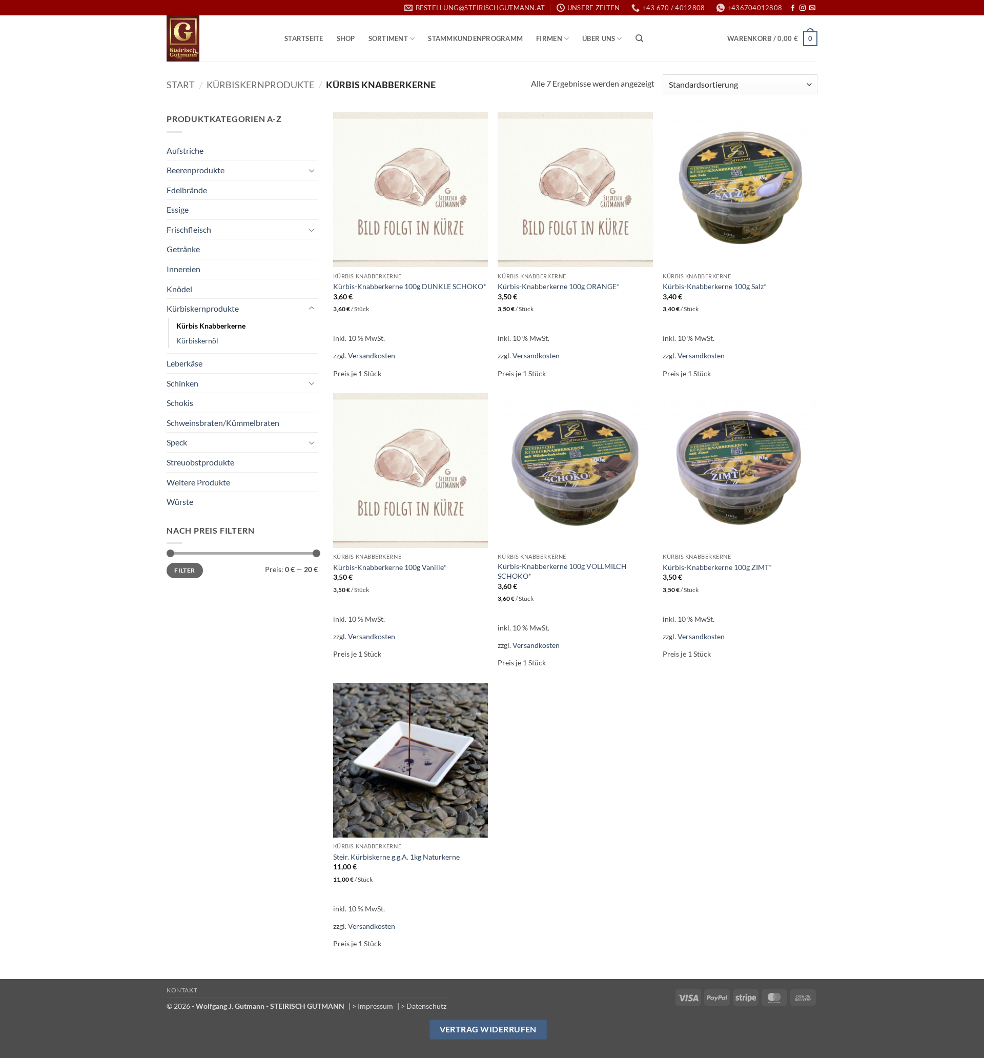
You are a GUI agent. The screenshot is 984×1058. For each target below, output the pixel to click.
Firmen (549, 38)
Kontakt (182, 990)
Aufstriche (185, 150)
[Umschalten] (311, 170)
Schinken (182, 383)
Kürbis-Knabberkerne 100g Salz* (715, 286)
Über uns (598, 38)
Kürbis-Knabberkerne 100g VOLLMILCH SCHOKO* (562, 571)
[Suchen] (639, 38)
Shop (346, 38)
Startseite (303, 38)
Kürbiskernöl (197, 340)
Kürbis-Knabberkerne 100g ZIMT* (717, 567)
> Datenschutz (423, 1006)
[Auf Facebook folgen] (793, 8)
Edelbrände (187, 190)
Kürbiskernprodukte (260, 84)
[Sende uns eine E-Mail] (812, 8)
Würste (180, 501)
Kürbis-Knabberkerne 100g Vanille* (389, 567)
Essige (178, 209)
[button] (772, 39)
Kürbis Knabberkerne (210, 325)
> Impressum (372, 1006)
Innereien (183, 269)
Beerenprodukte (195, 170)
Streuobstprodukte (200, 462)
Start (181, 84)
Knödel (179, 289)
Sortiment (388, 38)
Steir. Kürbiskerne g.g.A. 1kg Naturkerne (396, 856)
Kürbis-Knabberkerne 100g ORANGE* (559, 286)
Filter (184, 570)
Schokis (180, 403)
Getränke (183, 249)
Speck (177, 442)
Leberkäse (184, 363)
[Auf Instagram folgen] (802, 8)
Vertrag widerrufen (488, 1029)
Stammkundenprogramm (475, 38)
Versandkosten (371, 355)
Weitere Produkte (198, 482)
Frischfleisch (189, 229)
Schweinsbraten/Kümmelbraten (223, 423)
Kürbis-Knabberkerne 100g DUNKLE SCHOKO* (409, 286)
